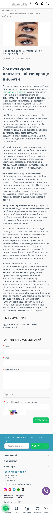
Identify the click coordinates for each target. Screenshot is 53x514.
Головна (6, 10)
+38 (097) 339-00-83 (15, 472)
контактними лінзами (14, 92)
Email (7, 357)
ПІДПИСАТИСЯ (39, 445)
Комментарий (12, 369)
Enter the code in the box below (21, 402)
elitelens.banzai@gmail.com (17, 484)
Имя (7, 346)
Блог (14, 10)
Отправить (41, 420)
